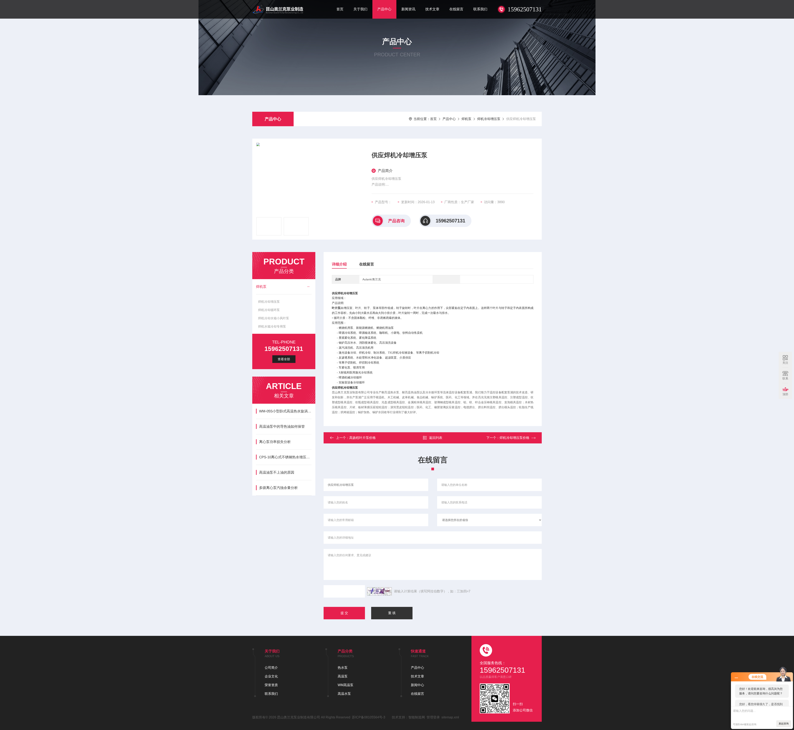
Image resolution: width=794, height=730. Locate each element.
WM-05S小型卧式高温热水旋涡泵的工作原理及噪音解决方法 (285, 411)
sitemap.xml (450, 717)
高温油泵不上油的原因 (276, 472)
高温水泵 (344, 693)
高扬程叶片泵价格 (362, 437)
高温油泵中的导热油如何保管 (282, 427)
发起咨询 (784, 723)
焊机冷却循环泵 (269, 310)
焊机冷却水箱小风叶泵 (273, 318)
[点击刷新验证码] (379, 591)
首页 (339, 9)
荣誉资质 (271, 685)
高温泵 (343, 676)
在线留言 (456, 9)
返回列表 (435, 437)
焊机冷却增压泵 (488, 119)
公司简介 (271, 667)
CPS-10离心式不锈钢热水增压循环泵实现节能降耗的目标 (285, 457)
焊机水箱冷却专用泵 (272, 326)
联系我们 (480, 9)
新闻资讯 (408, 9)
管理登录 (433, 717)
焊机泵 (466, 119)
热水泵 (343, 667)
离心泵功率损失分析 (275, 442)
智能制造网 (416, 717)
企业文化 (271, 676)
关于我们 (360, 9)
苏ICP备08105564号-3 (368, 717)
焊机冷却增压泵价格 (514, 437)
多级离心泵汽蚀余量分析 (278, 488)
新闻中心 (417, 685)
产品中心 (384, 9)
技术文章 (432, 9)
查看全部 (284, 359)
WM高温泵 (345, 685)
